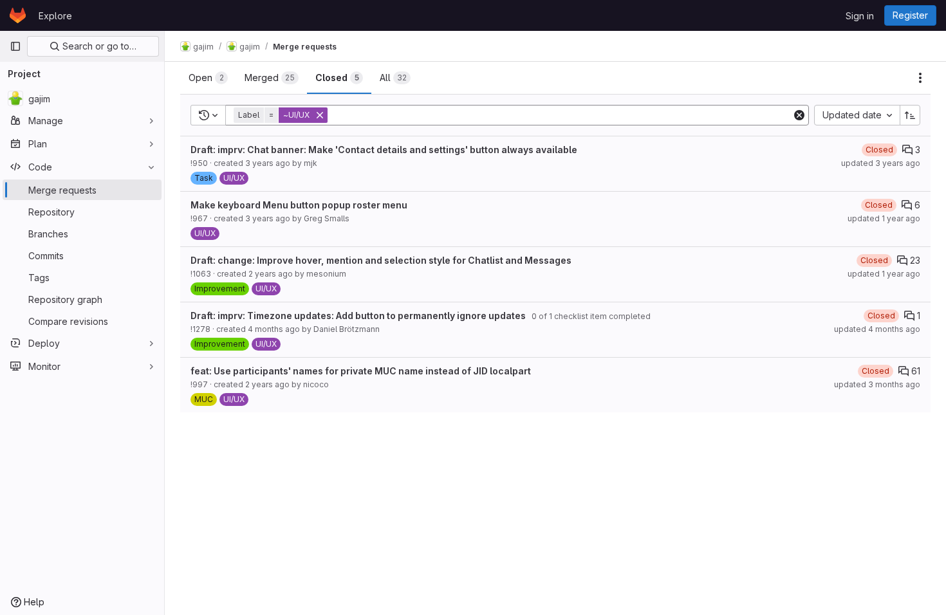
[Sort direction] (910, 115)
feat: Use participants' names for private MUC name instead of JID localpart (360, 370)
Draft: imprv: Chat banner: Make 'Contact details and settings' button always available (383, 149)
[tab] (208, 78)
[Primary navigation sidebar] (15, 46)
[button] (282, 115)
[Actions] (920, 78)
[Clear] (799, 115)
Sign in (860, 15)
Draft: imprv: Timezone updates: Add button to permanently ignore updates (358, 315)
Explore (55, 15)
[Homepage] (17, 15)
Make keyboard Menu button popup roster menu (298, 204)
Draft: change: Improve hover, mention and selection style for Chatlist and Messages (380, 260)
